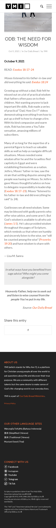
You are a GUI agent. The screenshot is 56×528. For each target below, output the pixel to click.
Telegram (13, 479)
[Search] (40, 6)
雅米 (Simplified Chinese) (16, 433)
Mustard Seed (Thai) (14, 441)
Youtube (12, 475)
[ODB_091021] (28, 22)
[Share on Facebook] (28, 330)
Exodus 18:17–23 (15, 191)
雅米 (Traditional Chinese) (16, 437)
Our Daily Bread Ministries (32, 396)
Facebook (13, 466)
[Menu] (47, 6)
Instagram (13, 471)
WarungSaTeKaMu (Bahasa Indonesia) (22, 428)
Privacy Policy (10, 403)
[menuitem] (40, 6)
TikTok (11, 483)
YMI (45, 51)
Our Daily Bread (31, 51)
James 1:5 (11, 223)
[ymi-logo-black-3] (23, 6)
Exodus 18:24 (40, 82)
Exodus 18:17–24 (23, 69)
